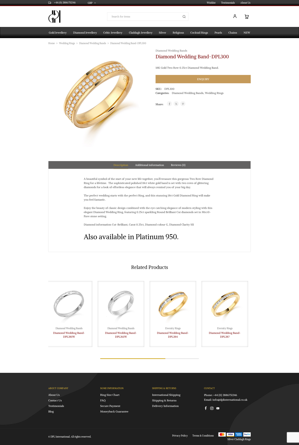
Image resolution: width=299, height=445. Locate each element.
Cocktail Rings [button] (199, 32)
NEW (247, 32)
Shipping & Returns (164, 400)
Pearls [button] (218, 32)
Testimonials (228, 3)
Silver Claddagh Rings (239, 439)
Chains (232, 32)
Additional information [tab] (149, 165)
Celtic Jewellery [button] (112, 32)
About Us (245, 3)
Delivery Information (165, 406)
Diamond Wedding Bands (92, 43)
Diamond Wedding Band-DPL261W (121, 334)
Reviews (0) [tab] (178, 165)
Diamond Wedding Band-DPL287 (225, 334)
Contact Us (55, 400)
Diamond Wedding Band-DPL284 (173, 334)
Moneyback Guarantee (114, 411)
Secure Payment (110, 406)
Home (51, 43)
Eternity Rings (173, 328)
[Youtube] (218, 408)
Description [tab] (121, 165)
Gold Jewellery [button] (58, 32)
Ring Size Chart (109, 395)
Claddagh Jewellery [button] (140, 32)
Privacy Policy (180, 435)
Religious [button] (178, 32)
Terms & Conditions (203, 435)
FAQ (103, 400)
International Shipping (166, 395)
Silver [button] (162, 32)
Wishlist (211, 3)
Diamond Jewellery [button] (85, 32)
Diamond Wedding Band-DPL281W (69, 334)
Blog (51, 411)
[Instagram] (212, 408)
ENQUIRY (203, 79)
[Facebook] (206, 408)
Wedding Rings (67, 43)
